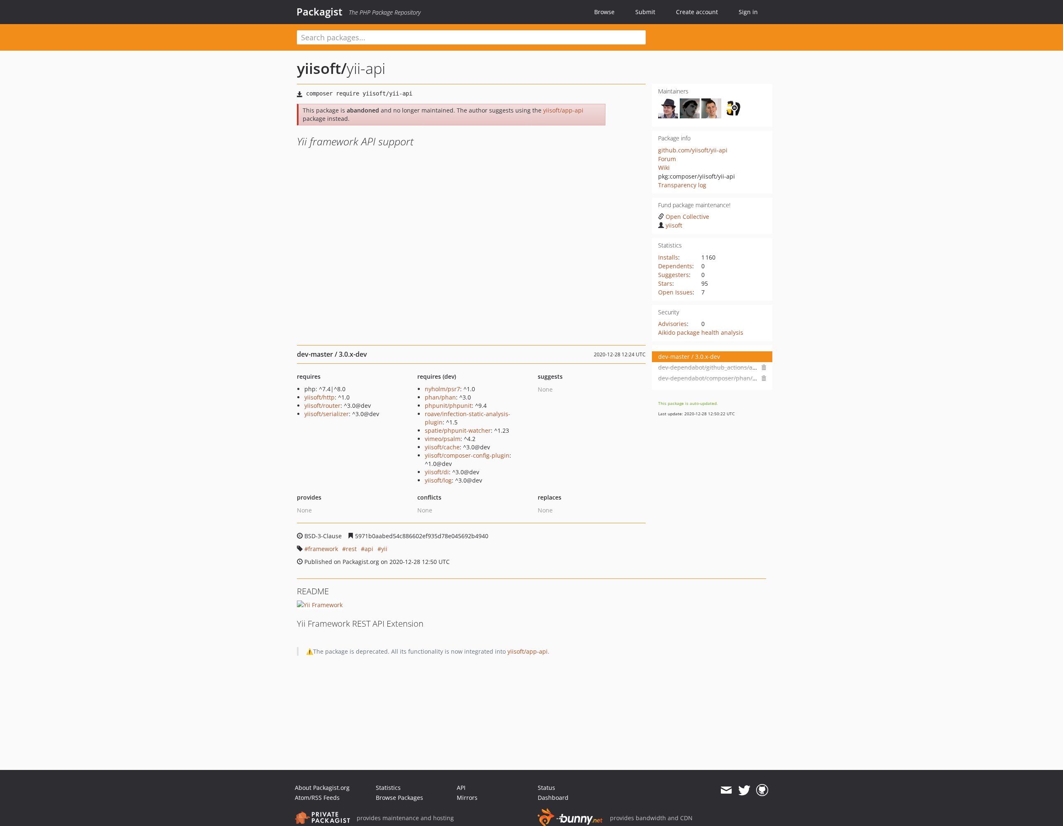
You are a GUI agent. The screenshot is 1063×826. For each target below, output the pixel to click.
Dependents (675, 266)
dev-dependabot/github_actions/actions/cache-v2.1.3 (732, 367)
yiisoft (674, 225)
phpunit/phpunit (448, 405)
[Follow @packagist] (744, 790)
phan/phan (440, 397)
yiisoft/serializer (326, 414)
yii (384, 549)
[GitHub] (762, 790)
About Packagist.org (322, 788)
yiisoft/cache (442, 447)
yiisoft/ (322, 68)
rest (351, 549)
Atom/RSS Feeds (317, 797)
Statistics (388, 788)
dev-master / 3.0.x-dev (689, 356)
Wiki (664, 168)
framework (323, 549)
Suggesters (673, 275)
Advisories (672, 324)
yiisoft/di (437, 472)
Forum (667, 159)
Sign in (748, 12)
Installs (668, 257)
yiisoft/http (319, 397)
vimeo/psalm (442, 439)
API (461, 788)
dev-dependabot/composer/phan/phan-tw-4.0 (722, 378)
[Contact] (726, 790)
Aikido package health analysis (700, 332)
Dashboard (553, 797)
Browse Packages (399, 797)
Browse (604, 12)
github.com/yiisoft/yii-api (692, 150)
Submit (645, 12)
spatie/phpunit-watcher (458, 430)
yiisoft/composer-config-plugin (467, 455)
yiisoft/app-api (563, 110)
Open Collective (687, 217)
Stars (665, 283)
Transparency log (682, 185)
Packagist (319, 11)
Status (546, 788)
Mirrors (467, 797)
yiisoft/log (438, 480)
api (369, 549)
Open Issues (675, 292)
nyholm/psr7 (442, 389)
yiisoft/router (322, 405)
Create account (697, 12)
